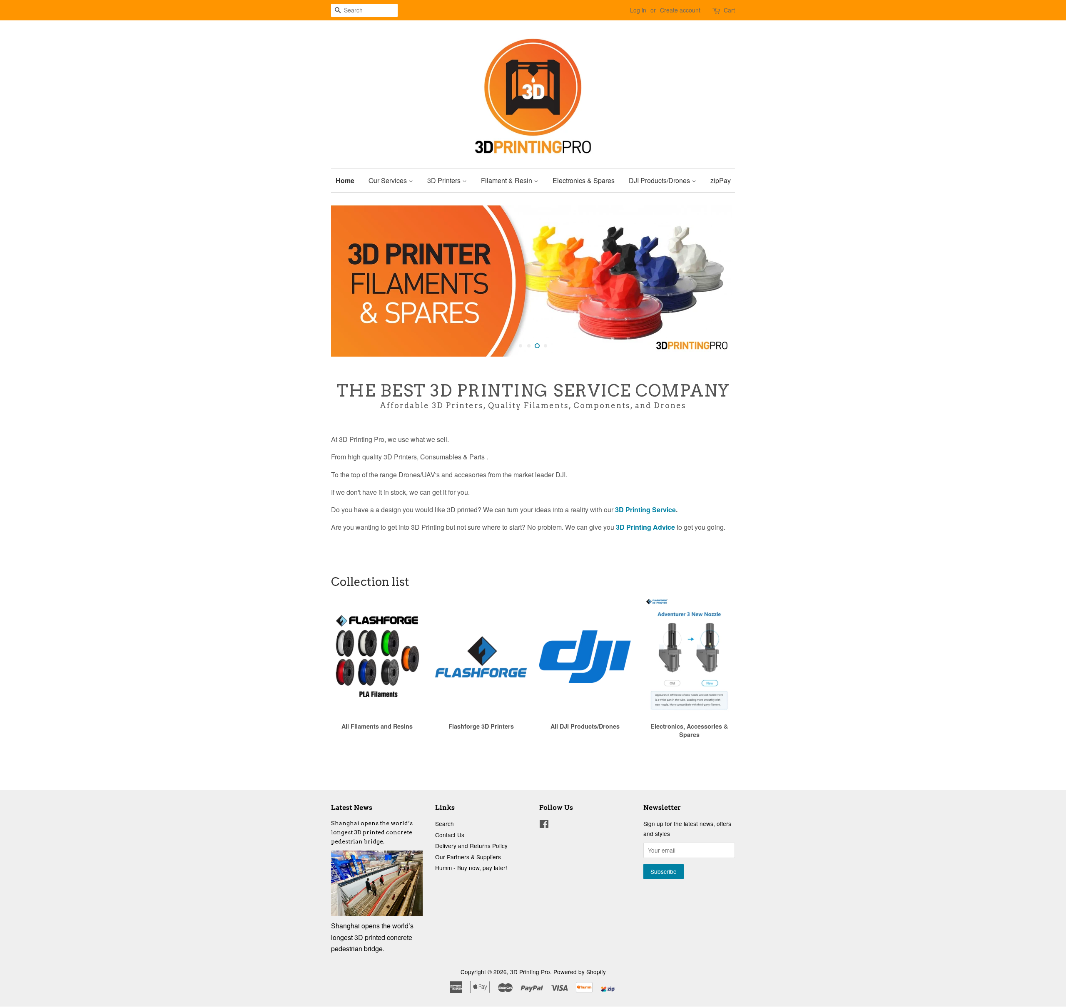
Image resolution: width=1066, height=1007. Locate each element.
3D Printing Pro (530, 971)
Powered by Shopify (579, 971)
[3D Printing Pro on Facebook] (544, 825)
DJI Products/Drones (660, 180)
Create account (680, 10)
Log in (638, 10)
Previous (348, 281)
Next (717, 281)
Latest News (351, 807)
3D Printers (444, 180)
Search (444, 823)
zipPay (720, 180)
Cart (729, 10)
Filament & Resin (507, 180)
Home (345, 180)
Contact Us (449, 835)
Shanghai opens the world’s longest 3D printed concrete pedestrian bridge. (372, 832)
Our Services (388, 180)
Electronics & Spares (584, 180)
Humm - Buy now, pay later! (471, 867)
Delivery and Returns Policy (471, 845)
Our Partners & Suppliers (468, 857)
